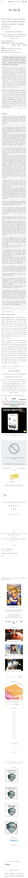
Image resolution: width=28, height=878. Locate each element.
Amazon (21, 308)
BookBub (11, 311)
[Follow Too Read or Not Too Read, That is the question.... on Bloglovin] (14, 841)
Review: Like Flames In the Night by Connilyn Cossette (14, 671)
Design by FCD (20, 876)
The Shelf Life (12, 876)
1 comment (14, 509)
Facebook (4, 368)
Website (23, 366)
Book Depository (13, 309)
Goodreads (15, 308)
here (24, 395)
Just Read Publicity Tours (14, 502)
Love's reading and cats (7, 549)
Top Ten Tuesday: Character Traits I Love (14, 641)
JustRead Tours (14, 468)
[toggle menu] (2, 2)
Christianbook (4, 311)
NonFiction (23, 502)
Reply (2, 555)
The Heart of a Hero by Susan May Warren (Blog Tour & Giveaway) (14, 655)
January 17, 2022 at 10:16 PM (6, 550)
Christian (4, 502)
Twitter (14, 368)
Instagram (9, 368)
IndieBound (22, 309)
